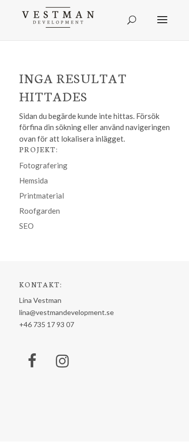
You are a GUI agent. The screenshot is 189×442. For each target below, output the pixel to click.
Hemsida (33, 180)
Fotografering (43, 165)
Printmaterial (41, 195)
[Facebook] (32, 361)
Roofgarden (39, 210)
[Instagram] (62, 361)
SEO (26, 225)
